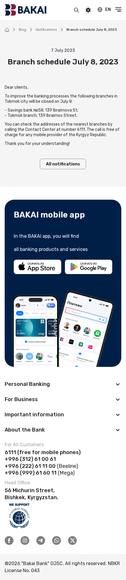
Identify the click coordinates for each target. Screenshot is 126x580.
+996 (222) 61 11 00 (30, 466)
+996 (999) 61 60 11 (31, 473)
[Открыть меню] (118, 9)
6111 (10, 452)
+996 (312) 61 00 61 (30, 459)
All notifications (63, 164)
